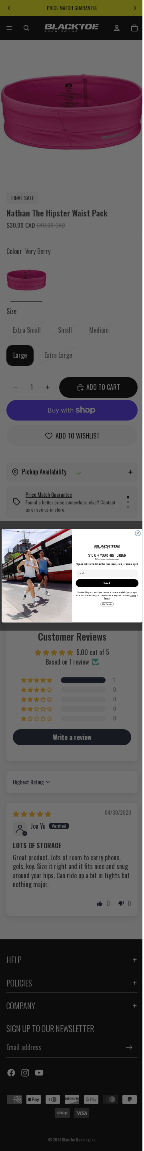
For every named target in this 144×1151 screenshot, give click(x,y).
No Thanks (105, 604)
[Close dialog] (135, 533)
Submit (105, 583)
